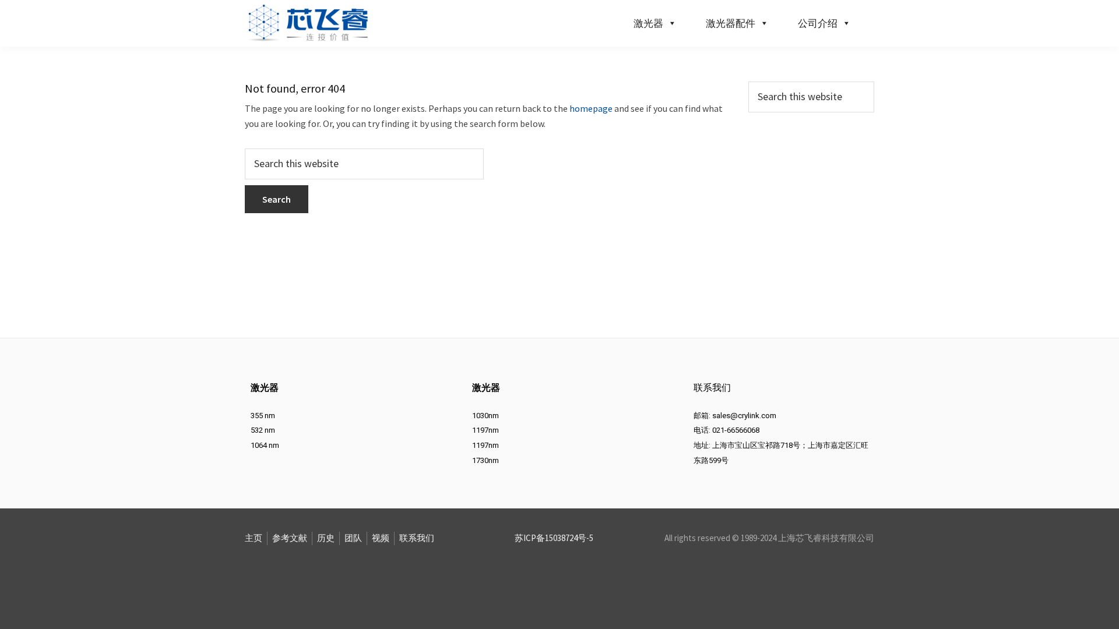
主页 (253, 537)
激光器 (648, 23)
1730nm (485, 460)
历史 (326, 537)
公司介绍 (818, 23)
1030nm (485, 415)
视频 (380, 537)
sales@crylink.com (744, 415)
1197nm (485, 430)
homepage (591, 108)
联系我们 (416, 537)
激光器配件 (730, 23)
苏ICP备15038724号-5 (554, 537)
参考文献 (289, 537)
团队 (353, 537)
